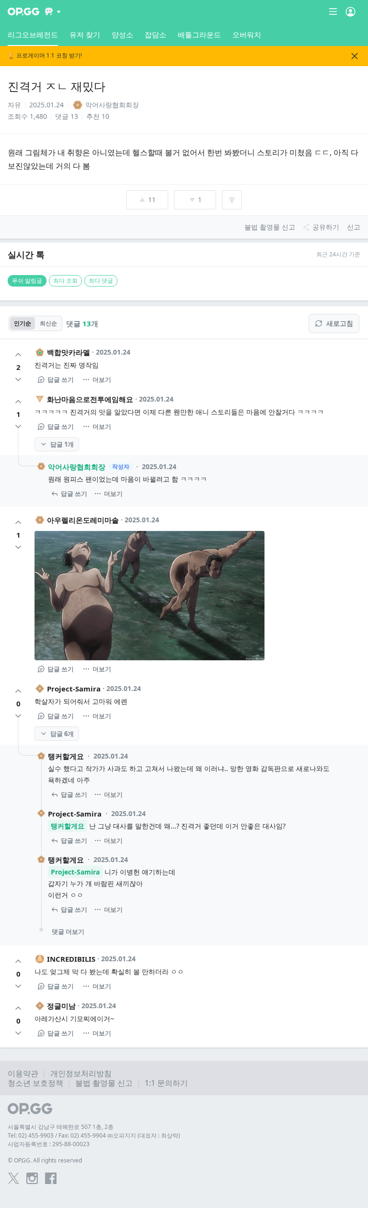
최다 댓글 (101, 280)
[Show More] (53, 11)
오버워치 (246, 34)
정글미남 (61, 1006)
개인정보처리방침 (81, 1073)
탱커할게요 (66, 756)
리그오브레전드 (33, 34)
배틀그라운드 (199, 34)
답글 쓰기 (60, 379)
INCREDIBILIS (71, 959)
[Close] (354, 56)
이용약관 (23, 1073)
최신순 (48, 323)
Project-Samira (74, 688)
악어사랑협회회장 (76, 467)
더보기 (101, 379)
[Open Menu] (350, 11)
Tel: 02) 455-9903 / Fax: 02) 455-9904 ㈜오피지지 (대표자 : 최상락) (94, 1135)
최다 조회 (65, 280)
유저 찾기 (84, 34)
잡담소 (155, 34)
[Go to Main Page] (23, 11)
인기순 (22, 323)
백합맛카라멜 (68, 352)
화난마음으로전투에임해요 (90, 399)
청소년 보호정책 (35, 1083)
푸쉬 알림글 (27, 280)
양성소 (122, 34)
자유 (14, 104)
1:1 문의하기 (166, 1083)
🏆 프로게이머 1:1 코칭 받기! (45, 56)
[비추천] (18, 379)
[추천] (18, 354)
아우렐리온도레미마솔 (83, 520)
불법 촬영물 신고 (104, 1083)
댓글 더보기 (68, 931)
